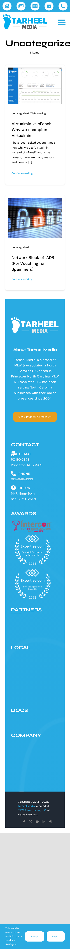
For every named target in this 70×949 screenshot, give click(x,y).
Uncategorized (20, 113)
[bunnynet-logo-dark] (32, 628)
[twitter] (30, 821)
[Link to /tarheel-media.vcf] (35, 6)
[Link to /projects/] (21, 6)
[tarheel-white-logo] (35, 319)
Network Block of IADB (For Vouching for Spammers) (33, 263)
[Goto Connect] (37, 821)
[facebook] (24, 821)
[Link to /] (7, 6)
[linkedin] (44, 821)
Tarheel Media (26, 806)
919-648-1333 (22, 479)
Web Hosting (38, 113)
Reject (55, 936)
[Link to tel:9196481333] (63, 6)
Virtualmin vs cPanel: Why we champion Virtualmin (31, 129)
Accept (34, 936)
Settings (10, 944)
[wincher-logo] (32, 617)
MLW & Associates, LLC (32, 810)
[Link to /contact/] (49, 6)
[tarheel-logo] (25, 16)
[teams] (50, 821)
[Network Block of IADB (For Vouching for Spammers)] (35, 201)
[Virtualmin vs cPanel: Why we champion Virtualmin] (35, 70)
